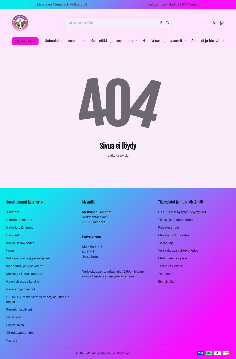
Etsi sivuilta (166, 281)
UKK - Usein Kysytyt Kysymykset (182, 212)
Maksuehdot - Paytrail (174, 235)
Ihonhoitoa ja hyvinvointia (24, 266)
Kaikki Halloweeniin (20, 243)
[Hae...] (167, 23)
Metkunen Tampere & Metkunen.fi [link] (62, 4)
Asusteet (12, 212)
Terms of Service (170, 266)
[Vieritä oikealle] (220, 40)
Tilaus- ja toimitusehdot (175, 220)
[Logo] (20, 23)
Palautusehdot (168, 227)
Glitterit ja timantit (19, 220)
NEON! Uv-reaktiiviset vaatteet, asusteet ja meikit (37, 299)
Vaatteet (12, 340)
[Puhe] (161, 23)
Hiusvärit (12, 235)
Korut (10, 250)
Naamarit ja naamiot (20, 289)
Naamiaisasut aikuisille (22, 281)
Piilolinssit (13, 317)
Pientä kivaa (15, 325)
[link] (55, 41)
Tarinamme (166, 274)
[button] (221, 22)
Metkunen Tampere (172, 258)
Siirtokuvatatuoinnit (20, 333)
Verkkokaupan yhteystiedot (178, 250)
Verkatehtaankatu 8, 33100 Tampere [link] (174, 4)
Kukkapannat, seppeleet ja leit (28, 258)
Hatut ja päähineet (19, 227)
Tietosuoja (165, 243)
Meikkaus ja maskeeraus (24, 274)
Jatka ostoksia (118, 155)
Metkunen (93, 353)
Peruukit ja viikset (19, 309)
